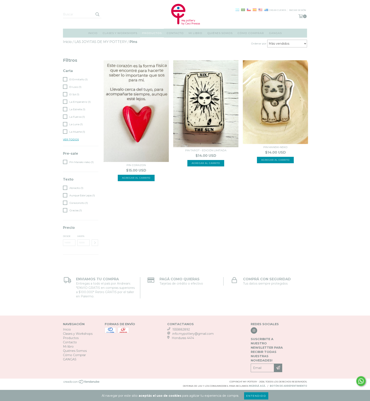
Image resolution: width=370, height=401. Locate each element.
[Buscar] (97, 14)
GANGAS (275, 33)
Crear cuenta (277, 10)
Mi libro (195, 33)
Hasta (80, 236)
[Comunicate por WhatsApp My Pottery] (361, 381)
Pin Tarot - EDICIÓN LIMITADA (206, 150)
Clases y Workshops (120, 33)
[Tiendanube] (81, 383)
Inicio (93, 33)
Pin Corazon (136, 165)
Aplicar (95, 242)
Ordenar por (258, 43)
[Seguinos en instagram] (254, 330)
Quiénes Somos (220, 33)
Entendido (256, 395)
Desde (67, 236)
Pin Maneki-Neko (275, 147)
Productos (152, 33)
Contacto (175, 33)
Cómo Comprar (250, 33)
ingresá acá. (257, 386)
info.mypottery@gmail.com (193, 334)
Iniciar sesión (297, 10)
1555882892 (181, 329)
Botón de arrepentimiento (288, 386)
